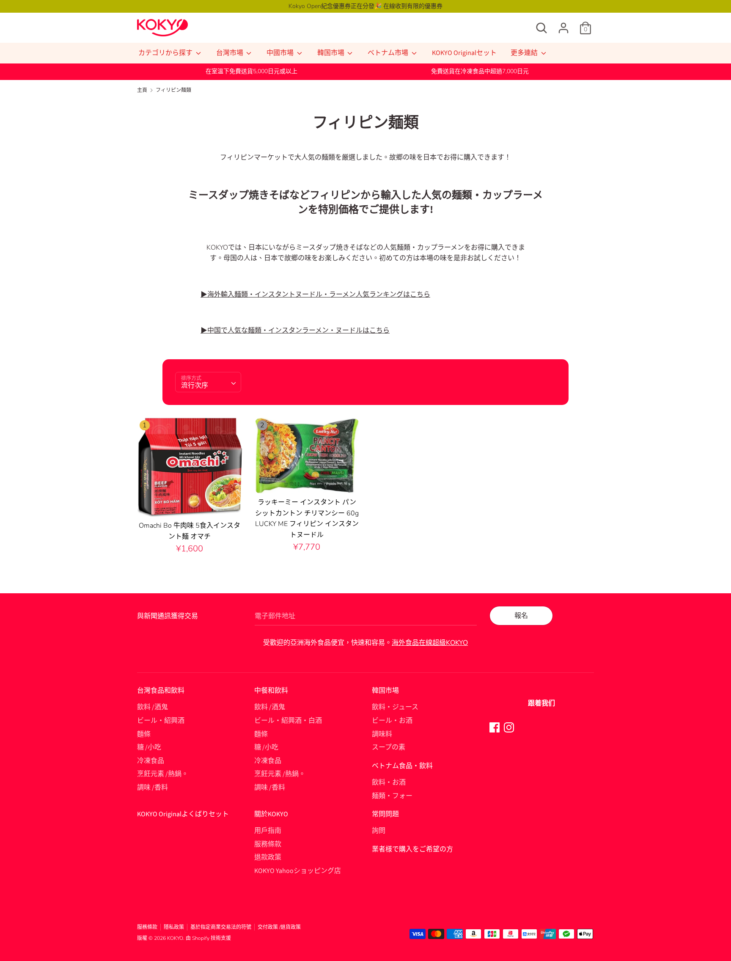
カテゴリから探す (166, 53)
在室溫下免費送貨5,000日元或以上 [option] (251, 71)
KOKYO (175, 938)
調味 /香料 (152, 787)
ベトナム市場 (388, 53)
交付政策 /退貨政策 (279, 927)
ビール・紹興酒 (160, 720)
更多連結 (525, 53)
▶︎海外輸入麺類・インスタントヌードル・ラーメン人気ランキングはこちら (315, 294)
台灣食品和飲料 (160, 690)
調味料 (382, 734)
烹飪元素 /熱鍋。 (162, 774)
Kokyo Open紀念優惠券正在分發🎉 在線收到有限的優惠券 (365, 6)
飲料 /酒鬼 (152, 707)
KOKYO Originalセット (464, 53)
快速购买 (189, 503)
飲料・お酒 (389, 782)
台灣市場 (230, 53)
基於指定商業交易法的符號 (220, 927)
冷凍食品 (150, 760)
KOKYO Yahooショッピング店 (297, 871)
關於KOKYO (271, 814)
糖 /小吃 (149, 747)
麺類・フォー (392, 796)
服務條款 (267, 844)
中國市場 (281, 53)
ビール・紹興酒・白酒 (288, 720)
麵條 (144, 734)
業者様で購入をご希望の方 (412, 849)
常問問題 (385, 814)
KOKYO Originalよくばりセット (183, 814)
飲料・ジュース (395, 707)
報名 (521, 615)
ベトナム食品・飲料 (402, 766)
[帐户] (563, 24)
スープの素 (388, 747)
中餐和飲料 (271, 690)
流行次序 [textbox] (194, 385)
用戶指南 (267, 830)
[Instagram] (509, 727)
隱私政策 (174, 927)
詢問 (378, 830)
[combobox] (208, 382)
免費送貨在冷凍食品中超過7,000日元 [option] (480, 71)
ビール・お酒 (392, 720)
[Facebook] (494, 727)
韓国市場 (331, 53)
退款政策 (267, 857)
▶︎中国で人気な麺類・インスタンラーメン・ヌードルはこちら (295, 330)
